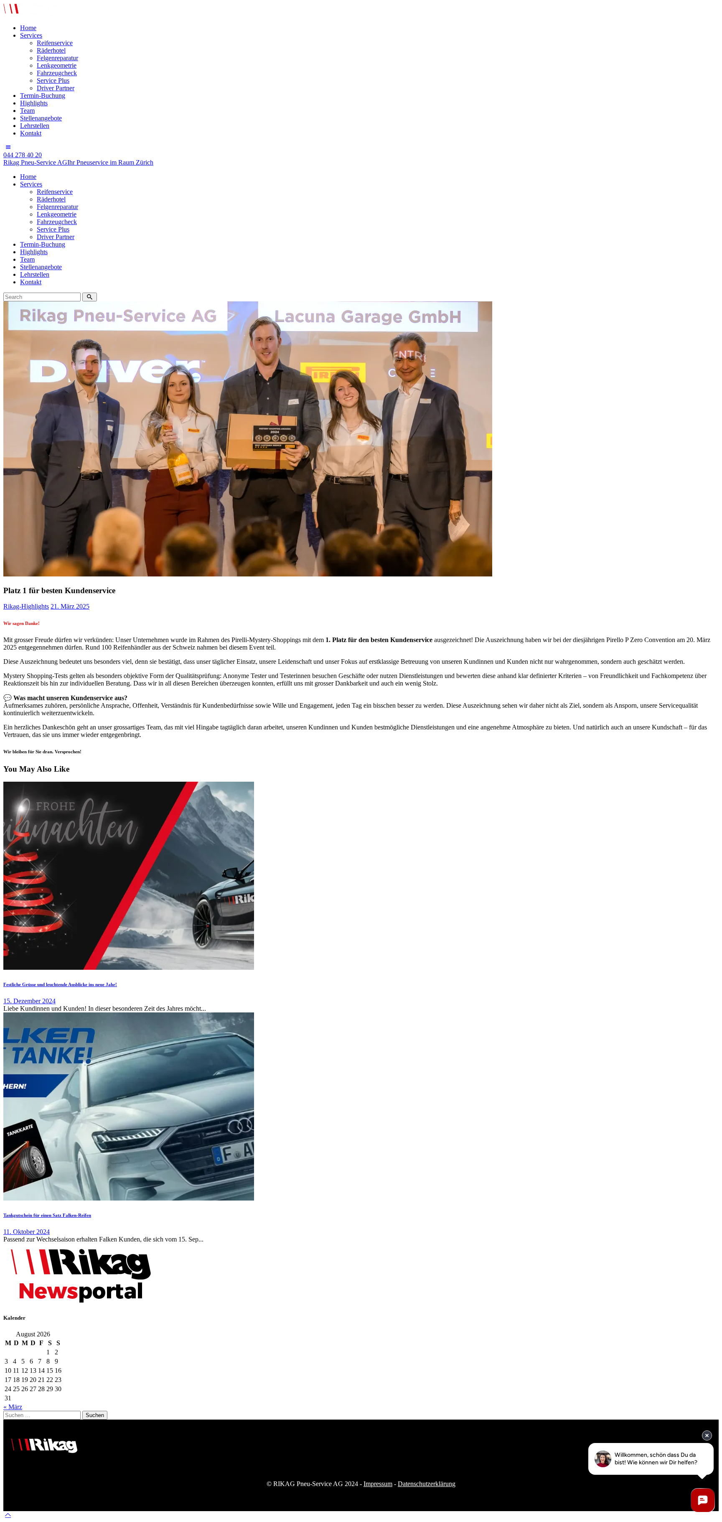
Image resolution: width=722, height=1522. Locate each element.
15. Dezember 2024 (29, 1000)
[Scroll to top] (8, 1514)
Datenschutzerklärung (426, 1483)
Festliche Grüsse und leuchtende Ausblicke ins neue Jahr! (60, 984)
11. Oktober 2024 (26, 1231)
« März (12, 1406)
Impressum (378, 1483)
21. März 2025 (70, 606)
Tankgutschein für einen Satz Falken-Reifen (47, 1215)
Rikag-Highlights (26, 606)
